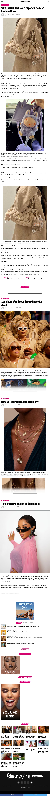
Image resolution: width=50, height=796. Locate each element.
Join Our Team (23, 787)
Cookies (26, 786)
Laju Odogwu (8, 308)
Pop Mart (3, 153)
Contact (29, 787)
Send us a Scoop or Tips (6, 786)
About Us (14, 786)
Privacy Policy (20, 786)
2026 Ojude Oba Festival (23, 370)
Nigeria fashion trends (34, 274)
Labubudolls (25, 274)
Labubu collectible (17, 274)
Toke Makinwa (4, 576)
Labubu (3, 76)
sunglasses (3, 375)
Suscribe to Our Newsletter (42, 786)
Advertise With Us (32, 786)
